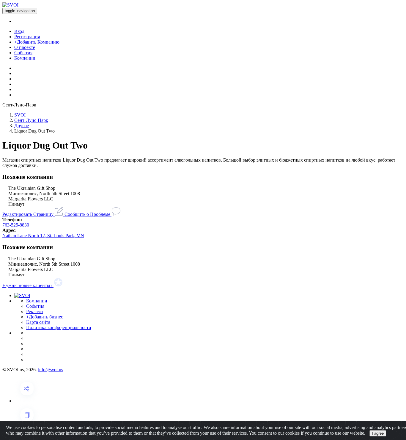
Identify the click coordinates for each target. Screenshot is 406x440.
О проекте (24, 47)
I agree (378, 433)
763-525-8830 (15, 224)
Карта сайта (38, 322)
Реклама (34, 311)
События (23, 52)
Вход (19, 31)
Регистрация (27, 36)
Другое (21, 125)
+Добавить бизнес (44, 316)
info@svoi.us (50, 369)
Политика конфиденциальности (58, 327)
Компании (24, 57)
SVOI (20, 114)
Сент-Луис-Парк (31, 120)
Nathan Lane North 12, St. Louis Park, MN (43, 235)
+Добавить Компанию (36, 41)
